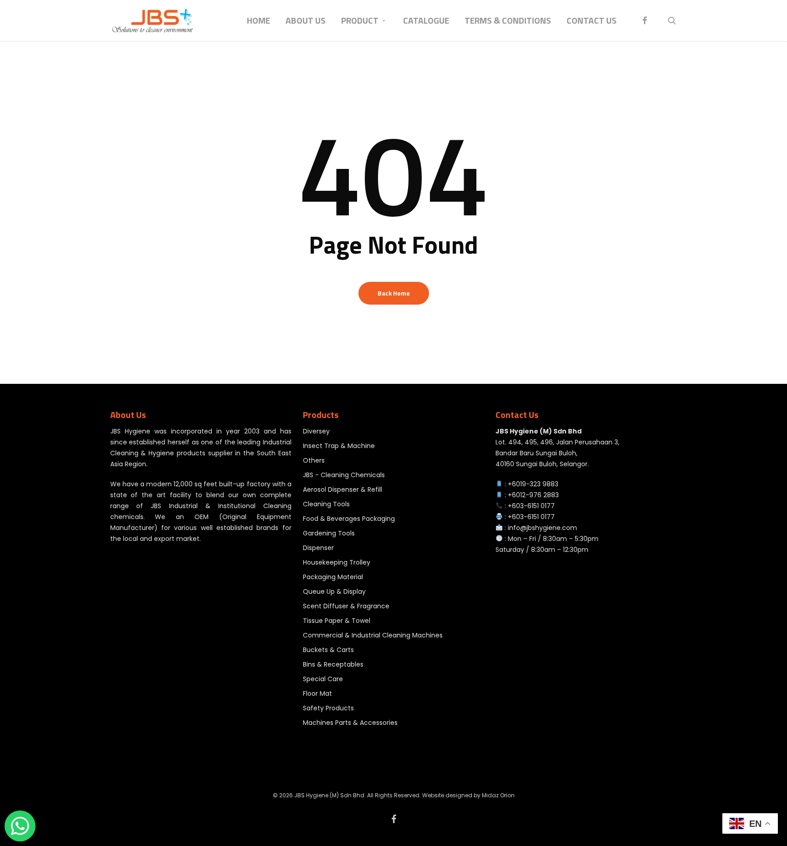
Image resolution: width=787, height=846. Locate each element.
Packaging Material (333, 576)
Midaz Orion (498, 795)
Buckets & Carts (328, 649)
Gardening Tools (329, 533)
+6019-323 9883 (533, 484)
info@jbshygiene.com (542, 527)
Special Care (323, 678)
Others (314, 460)
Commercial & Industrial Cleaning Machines (373, 635)
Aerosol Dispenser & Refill (342, 489)
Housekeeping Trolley (336, 562)
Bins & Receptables (333, 664)
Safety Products (328, 708)
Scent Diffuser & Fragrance (346, 606)
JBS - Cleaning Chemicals (344, 474)
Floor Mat (317, 693)
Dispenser (318, 547)
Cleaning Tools (326, 504)
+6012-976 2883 (533, 494)
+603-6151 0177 (531, 505)
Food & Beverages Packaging (349, 518)
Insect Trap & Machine (339, 445)
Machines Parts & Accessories (350, 722)
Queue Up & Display (334, 591)
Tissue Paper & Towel (336, 620)
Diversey (316, 431)
